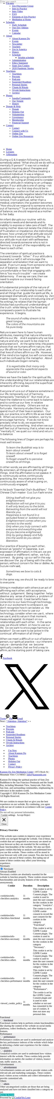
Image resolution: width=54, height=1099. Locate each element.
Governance (18, 117)
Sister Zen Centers (20, 65)
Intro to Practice (19, 8)
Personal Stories (19, 84)
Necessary (8, 869)
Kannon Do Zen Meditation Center (16, 772)
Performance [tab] (6, 1034)
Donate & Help (13, 106)
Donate (15, 109)
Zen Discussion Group (22, 6)
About (9, 36)
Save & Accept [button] (7, 1095)
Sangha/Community (21, 98)
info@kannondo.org (36, 774)
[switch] (2, 1020)
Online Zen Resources (22, 136)
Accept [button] (20, 815)
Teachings (11, 71)
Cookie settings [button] (8, 815)
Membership (18, 120)
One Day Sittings (20, 27)
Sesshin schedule (26, 57)
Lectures (10, 152)
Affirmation (11, 154)
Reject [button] (27, 815)
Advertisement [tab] (7, 1064)
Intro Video (17, 11)
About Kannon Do (21, 38)
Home (9, 149)
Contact (9, 125)
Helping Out (18, 112)
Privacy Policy (15, 766)
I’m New (12, 750)
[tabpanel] (27, 944)
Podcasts (16, 79)
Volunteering (18, 114)
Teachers (16, 46)
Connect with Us (20, 131)
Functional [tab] (5, 1017)
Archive (16, 93)
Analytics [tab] (4, 1048)
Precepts (16, 76)
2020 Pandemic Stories (23, 68)
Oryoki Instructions (21, 90)
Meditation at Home (21, 19)
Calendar (16, 33)
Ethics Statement (20, 63)
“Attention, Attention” (16, 721)
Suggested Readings (21, 82)
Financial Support (20, 122)
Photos (9, 95)
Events (15, 30)
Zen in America (19, 49)
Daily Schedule (19, 25)
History (15, 52)
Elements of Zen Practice (24, 17)
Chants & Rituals (20, 87)
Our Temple (17, 101)
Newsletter (17, 44)
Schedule (10, 22)
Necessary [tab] (5, 866)
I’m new (10, 3)
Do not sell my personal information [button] (17, 812)
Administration (19, 60)
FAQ (14, 14)
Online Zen (17, 133)
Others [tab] (3, 1081)
